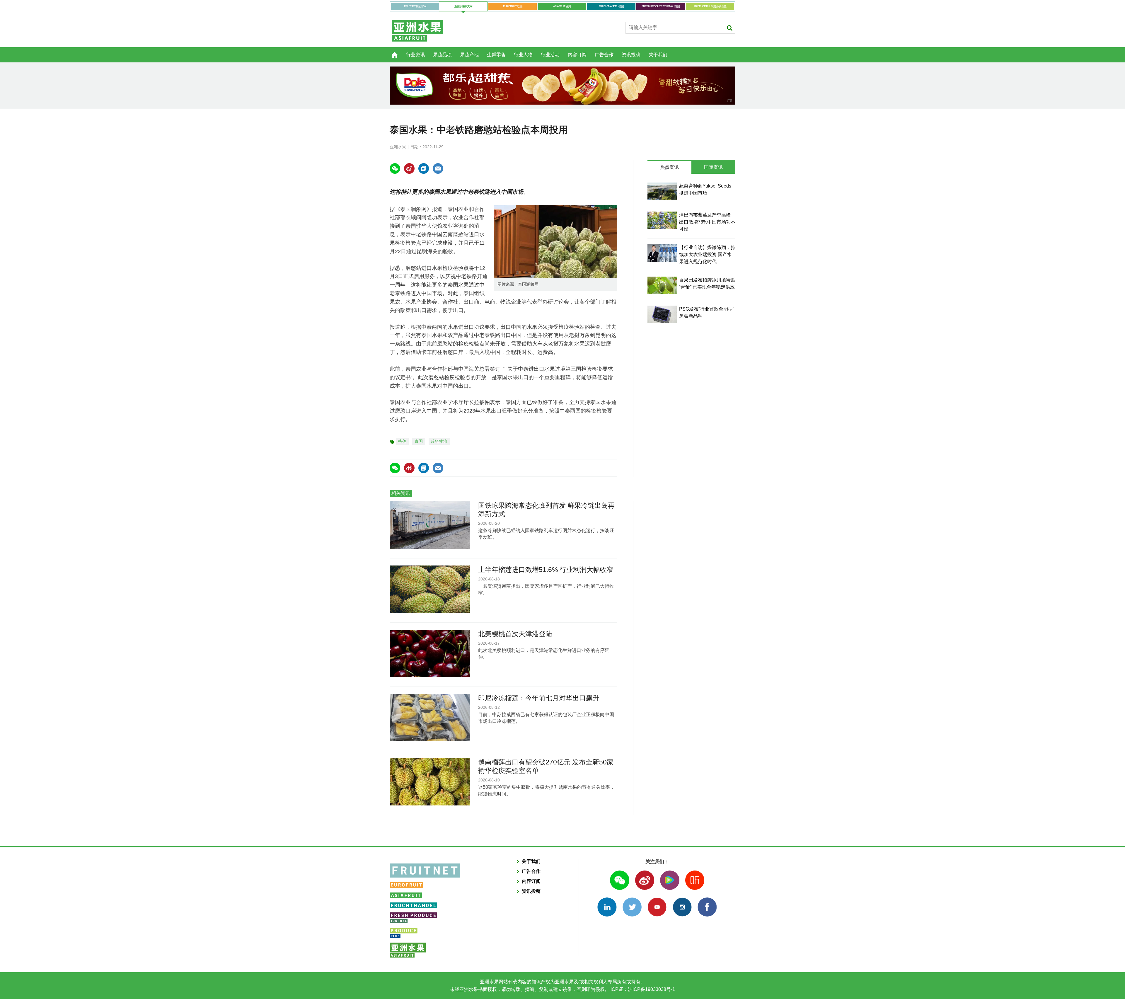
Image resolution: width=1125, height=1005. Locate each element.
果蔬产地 (469, 54)
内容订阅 (577, 54)
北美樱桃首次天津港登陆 (515, 634)
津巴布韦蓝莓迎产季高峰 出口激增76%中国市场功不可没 (707, 221)
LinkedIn (606, 907)
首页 (391, 51)
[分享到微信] (395, 168)
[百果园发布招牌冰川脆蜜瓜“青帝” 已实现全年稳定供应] (662, 285)
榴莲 (402, 441)
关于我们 (658, 54)
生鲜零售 (496, 54)
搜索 (729, 28)
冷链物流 (439, 441)
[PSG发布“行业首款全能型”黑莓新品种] (662, 314)
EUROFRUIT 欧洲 (512, 6)
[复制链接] (423, 168)
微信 (619, 880)
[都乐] (562, 86)
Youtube (657, 907)
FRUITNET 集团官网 (415, 6)
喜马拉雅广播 (694, 880)
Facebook (707, 907)
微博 (644, 880)
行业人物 (523, 54)
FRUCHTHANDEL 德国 (611, 6)
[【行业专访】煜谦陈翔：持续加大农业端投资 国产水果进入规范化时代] (662, 253)
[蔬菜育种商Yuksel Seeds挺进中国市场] (662, 191)
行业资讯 (415, 54)
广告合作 (604, 54)
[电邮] (438, 168)
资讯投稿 (631, 54)
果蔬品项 (442, 54)
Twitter (632, 907)
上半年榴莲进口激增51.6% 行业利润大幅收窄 (545, 569)
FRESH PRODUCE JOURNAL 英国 (660, 6)
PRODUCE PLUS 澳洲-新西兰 (710, 6)
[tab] (669, 167)
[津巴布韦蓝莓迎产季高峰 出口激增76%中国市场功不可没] (662, 220)
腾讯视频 (669, 880)
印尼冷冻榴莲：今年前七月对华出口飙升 (538, 698)
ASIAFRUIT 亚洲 (562, 6)
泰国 (419, 441)
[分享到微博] (409, 168)
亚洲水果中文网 (463, 6)
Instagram (682, 907)
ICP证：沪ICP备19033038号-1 (642, 989)
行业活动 (550, 54)
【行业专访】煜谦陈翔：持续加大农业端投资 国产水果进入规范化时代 (707, 254)
